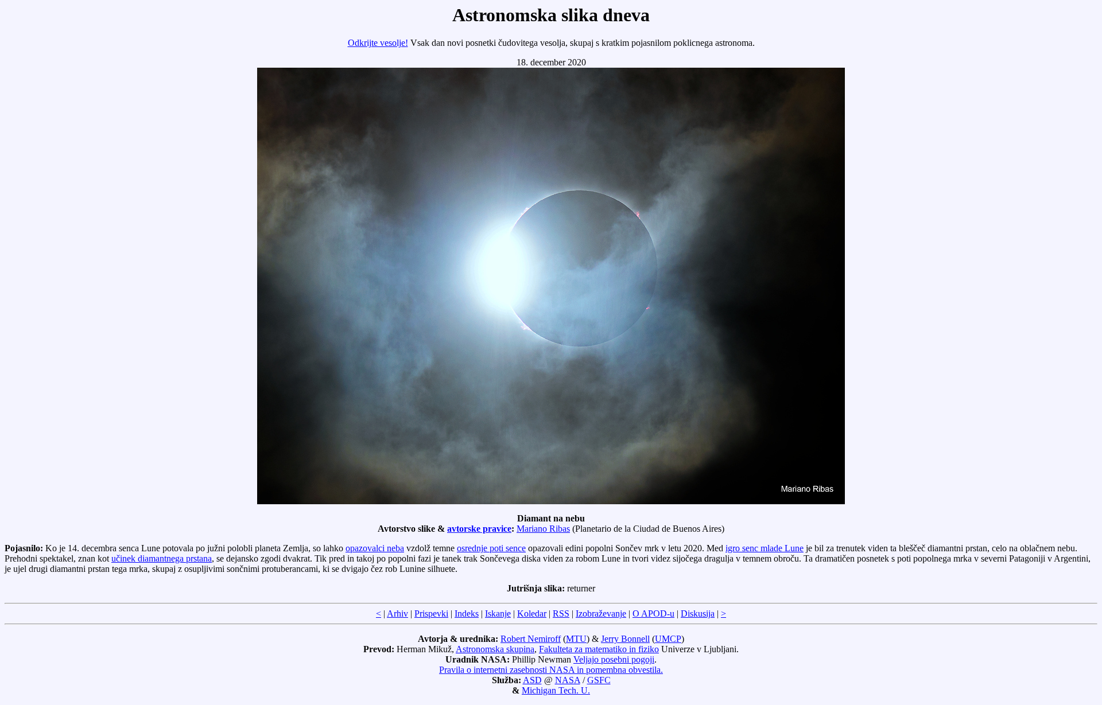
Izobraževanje (601, 613)
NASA (567, 680)
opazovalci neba (375, 548)
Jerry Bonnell (625, 639)
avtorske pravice (479, 528)
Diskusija (698, 613)
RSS (561, 613)
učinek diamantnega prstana (161, 558)
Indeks (467, 613)
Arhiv (397, 613)
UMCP (668, 639)
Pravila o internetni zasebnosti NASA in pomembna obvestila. (551, 670)
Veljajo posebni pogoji (613, 659)
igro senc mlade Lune (764, 548)
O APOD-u (653, 613)
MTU (576, 639)
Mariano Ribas (543, 528)
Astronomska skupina (495, 649)
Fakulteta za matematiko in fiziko (599, 649)
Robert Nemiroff (530, 639)
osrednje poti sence (491, 548)
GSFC (599, 680)
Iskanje (498, 613)
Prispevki (431, 613)
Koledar (531, 613)
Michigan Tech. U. (556, 690)
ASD (532, 680)
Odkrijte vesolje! (378, 43)
